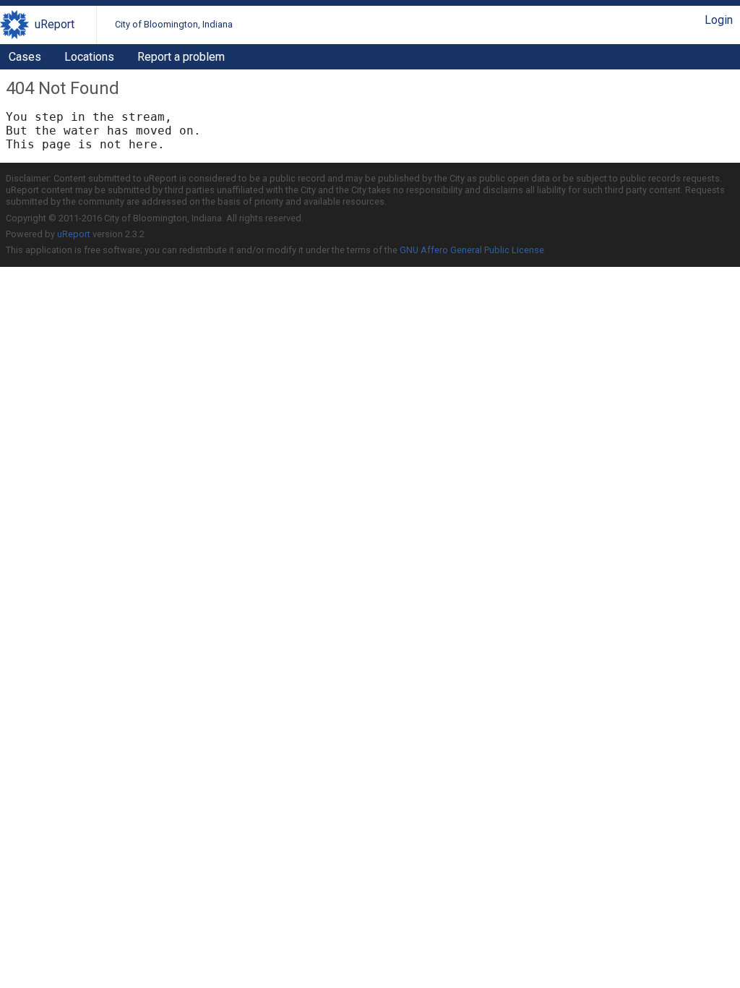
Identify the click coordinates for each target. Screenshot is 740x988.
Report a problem (181, 57)
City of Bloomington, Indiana (174, 24)
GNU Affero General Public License (472, 249)
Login (719, 20)
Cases (25, 57)
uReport (54, 24)
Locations (89, 57)
